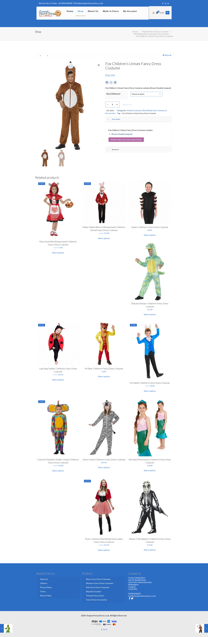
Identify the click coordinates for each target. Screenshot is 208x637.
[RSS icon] (168, 3)
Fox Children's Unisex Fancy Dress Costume (139, 113)
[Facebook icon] (163, 3)
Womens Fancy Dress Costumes (99, 583)
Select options (58, 252)
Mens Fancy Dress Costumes (98, 579)
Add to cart (127, 104)
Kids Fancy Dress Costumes (97, 587)
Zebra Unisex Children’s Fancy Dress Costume (104, 459)
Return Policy (46, 595)
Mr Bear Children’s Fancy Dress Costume (104, 368)
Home (135, 31)
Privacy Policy (46, 587)
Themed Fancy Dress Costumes (155, 31)
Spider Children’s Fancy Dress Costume (150, 227)
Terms (42, 591)
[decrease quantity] (108, 104)
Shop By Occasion (93, 591)
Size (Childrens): (113, 94)
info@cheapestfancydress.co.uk (89, 3)
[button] (99, 65)
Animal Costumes (134, 110)
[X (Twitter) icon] (165, 3)
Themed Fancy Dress (95, 595)
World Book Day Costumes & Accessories (151, 34)
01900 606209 (66, 3)
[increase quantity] (117, 104)
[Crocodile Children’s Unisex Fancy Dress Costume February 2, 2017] (6, 628)
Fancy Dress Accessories (96, 600)
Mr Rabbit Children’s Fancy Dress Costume (150, 383)
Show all (167, 55)
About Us (44, 579)
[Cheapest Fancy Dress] (50, 13)
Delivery (43, 583)
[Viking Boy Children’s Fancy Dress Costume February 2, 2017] (202, 628)
